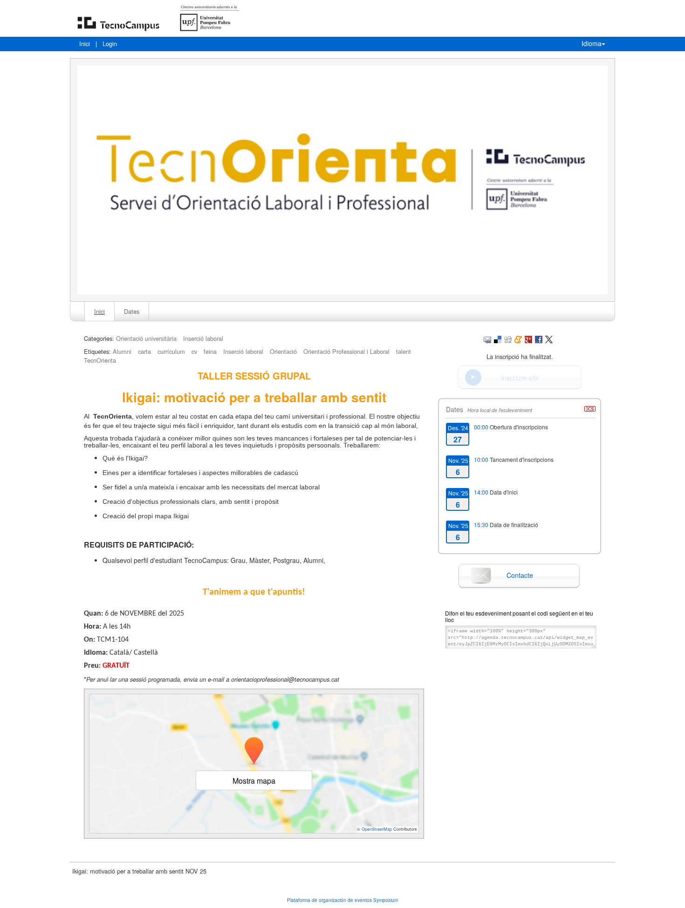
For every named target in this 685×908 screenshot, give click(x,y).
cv (194, 351)
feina (210, 351)
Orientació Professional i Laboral (346, 351)
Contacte (520, 575)
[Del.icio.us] (497, 338)
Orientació (283, 351)
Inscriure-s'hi (520, 377)
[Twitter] (549, 338)
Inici (84, 43)
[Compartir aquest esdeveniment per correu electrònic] (487, 338)
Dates (131, 311)
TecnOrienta (100, 360)
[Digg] (508, 338)
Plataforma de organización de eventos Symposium (342, 900)
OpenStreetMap (377, 829)
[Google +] (528, 338)
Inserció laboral (203, 338)
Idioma (592, 43)
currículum (171, 351)
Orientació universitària (146, 338)
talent (403, 351)
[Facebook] (538, 338)
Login (110, 43)
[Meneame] (518, 338)
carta (144, 351)
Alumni (122, 351)
